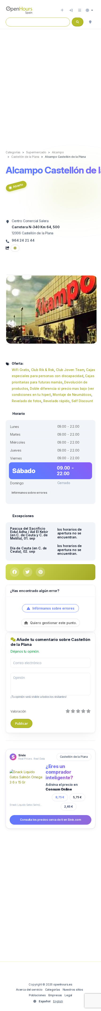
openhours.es (62, 984)
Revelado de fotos (26, 401)
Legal (68, 995)
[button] (89, 10)
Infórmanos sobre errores (29, 492)
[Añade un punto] (62, 10)
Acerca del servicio (29, 989)
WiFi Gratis (20, 370)
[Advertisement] (50, 84)
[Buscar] (90, 22)
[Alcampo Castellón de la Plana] (51, 309)
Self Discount (82, 401)
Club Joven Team (70, 370)
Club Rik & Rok (42, 370)
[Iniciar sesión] (71, 10)
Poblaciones (37, 995)
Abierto (17, 186)
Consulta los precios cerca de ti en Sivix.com (50, 819)
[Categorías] (79, 10)
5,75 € (77, 797)
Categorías (52, 989)
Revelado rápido (56, 401)
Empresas (55, 995)
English (58, 1001)
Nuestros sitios (73, 989)
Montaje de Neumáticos (72, 395)
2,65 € (68, 806)
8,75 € (59, 797)
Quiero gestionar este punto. (53, 623)
